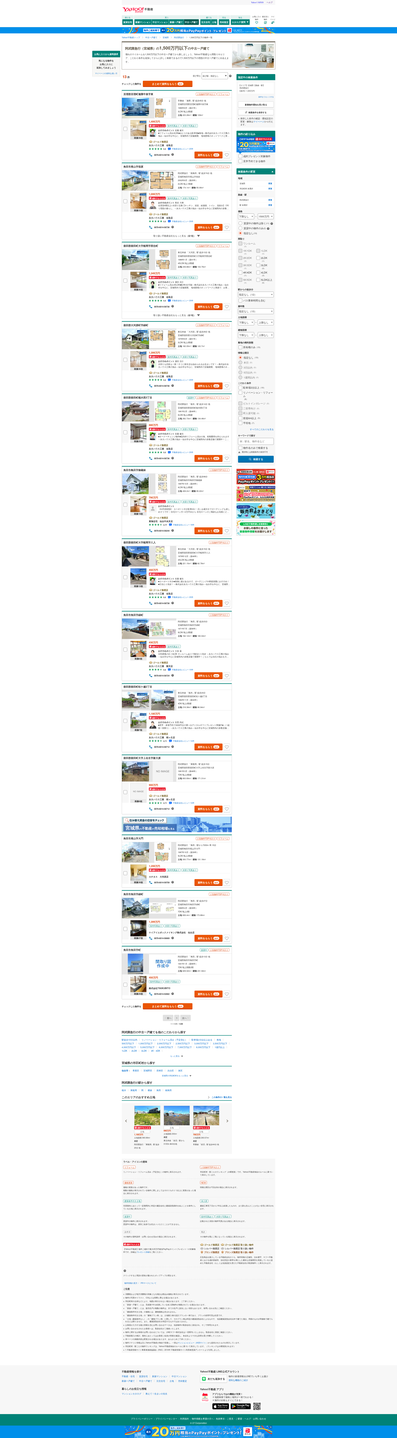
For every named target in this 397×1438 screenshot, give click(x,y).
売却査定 (224, 22)
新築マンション (143, 22)
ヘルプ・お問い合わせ (255, 1418)
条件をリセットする (266, 97)
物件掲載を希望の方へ (203, 1418)
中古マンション (160, 22)
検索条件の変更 (246, 171)
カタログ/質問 (238, 22)
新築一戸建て (176, 22)
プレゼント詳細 (142, 1252)
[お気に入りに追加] (226, 155)
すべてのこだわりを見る (262, 429)
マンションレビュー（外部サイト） (192, 1342)
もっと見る (175, 1056)
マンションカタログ (131, 1393)
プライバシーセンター (166, 1418)
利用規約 (184, 1418)
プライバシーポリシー (142, 1418)
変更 (270, 183)
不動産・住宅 (128, 1376)
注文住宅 (205, 22)
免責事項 (220, 1418)
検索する (258, 459)
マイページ (258, 121)
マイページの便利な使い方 (106, 73)
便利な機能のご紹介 (238, 1380)
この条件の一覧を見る (221, 1097)
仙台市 (125, 1070)
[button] (126, 1110)
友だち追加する (216, 1379)
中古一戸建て (191, 22)
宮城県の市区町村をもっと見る (175, 1075)
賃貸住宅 (127, 22)
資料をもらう (208, 155)
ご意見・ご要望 (234, 1418)
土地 (214, 22)
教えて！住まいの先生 (156, 1393)
